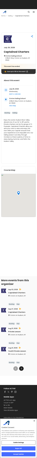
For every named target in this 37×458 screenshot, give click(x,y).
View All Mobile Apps (11, 410)
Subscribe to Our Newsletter (14, 418)
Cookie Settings (18, 442)
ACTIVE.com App (10, 400)
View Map (12, 106)
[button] (32, 36)
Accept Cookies (18, 454)
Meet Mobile (8, 408)
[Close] (34, 421)
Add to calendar (15, 94)
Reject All (18, 448)
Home (3, 16)
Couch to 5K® (8, 403)
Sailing (10, 16)
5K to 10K (7, 405)
